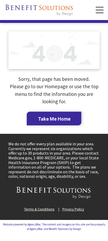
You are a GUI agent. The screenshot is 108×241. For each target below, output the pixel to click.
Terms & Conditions (39, 209)
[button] (100, 10)
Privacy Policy (73, 209)
